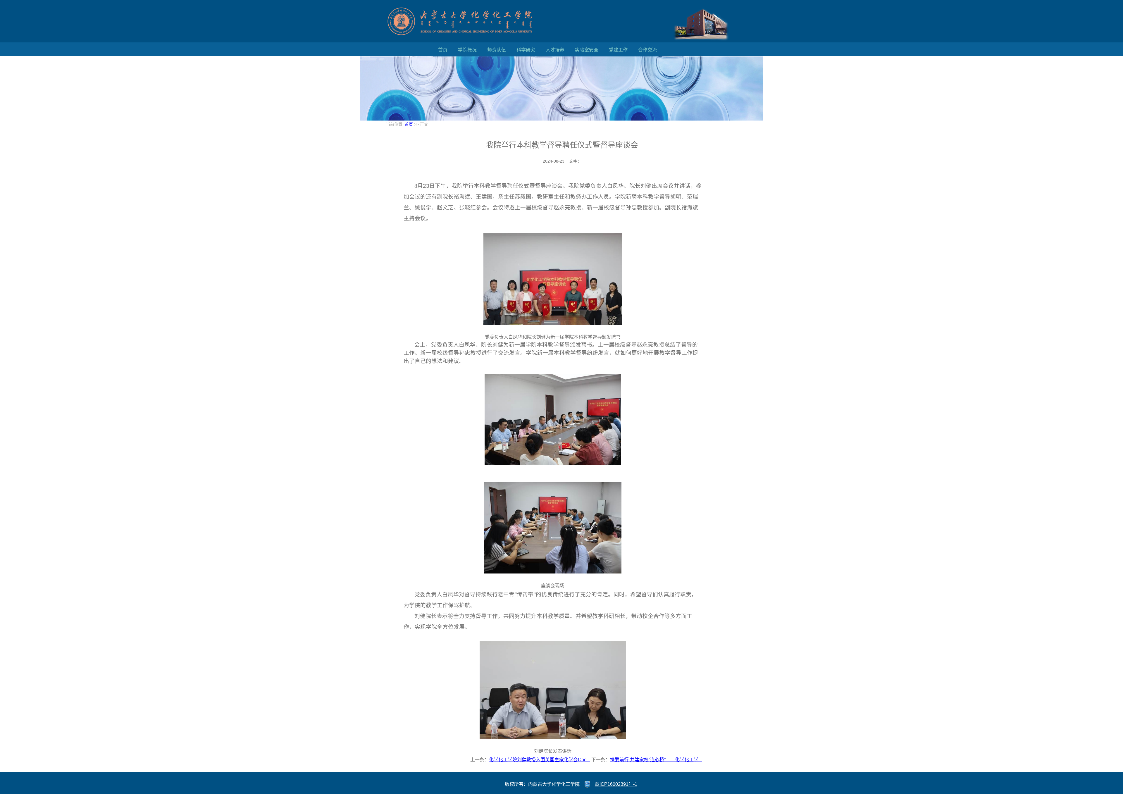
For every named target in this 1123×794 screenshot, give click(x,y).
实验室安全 (586, 49)
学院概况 (467, 49)
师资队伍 (496, 49)
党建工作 (618, 49)
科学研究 (525, 49)
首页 (442, 49)
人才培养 (555, 49)
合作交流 (647, 49)
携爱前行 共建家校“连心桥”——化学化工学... (656, 759)
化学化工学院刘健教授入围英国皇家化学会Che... (539, 759)
